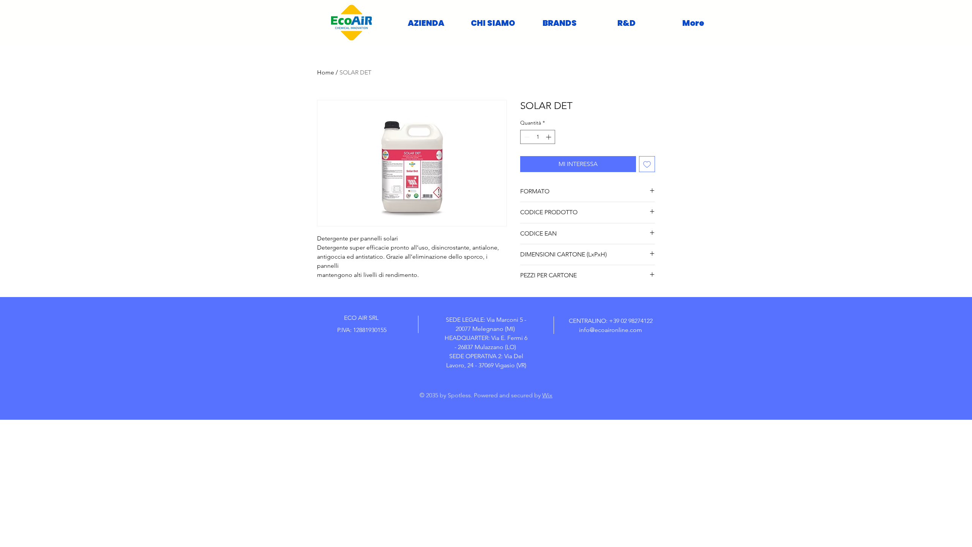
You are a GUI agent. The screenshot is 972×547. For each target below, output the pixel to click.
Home (325, 72)
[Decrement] (526, 137)
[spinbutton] (537, 137)
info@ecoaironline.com (610, 330)
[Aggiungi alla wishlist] (647, 164)
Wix (547, 395)
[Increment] (549, 137)
